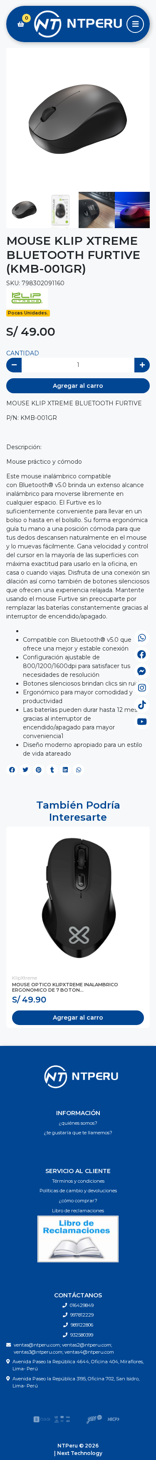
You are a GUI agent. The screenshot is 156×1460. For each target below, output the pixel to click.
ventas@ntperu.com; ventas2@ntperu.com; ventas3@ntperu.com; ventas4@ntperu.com (64, 1348)
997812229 (82, 1315)
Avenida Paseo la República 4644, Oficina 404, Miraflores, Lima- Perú (78, 1365)
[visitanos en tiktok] (142, 705)
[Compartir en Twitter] (25, 770)
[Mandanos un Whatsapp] (142, 638)
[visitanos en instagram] (142, 688)
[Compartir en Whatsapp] (78, 770)
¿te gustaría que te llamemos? (78, 1133)
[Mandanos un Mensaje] (142, 671)
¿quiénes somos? (78, 1123)
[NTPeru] (78, 24)
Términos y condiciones (78, 1181)
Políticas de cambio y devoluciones (78, 1191)
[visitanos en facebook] (142, 654)
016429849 (82, 1305)
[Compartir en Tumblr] (52, 770)
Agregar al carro (78, 386)
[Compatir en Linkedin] (65, 770)
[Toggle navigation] (135, 24)
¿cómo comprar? (78, 1201)
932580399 (81, 1335)
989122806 (82, 1325)
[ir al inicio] (81, 1076)
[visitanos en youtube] (142, 721)
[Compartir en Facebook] (12, 770)
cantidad (22, 353)
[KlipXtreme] (27, 297)
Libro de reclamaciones (78, 1211)
